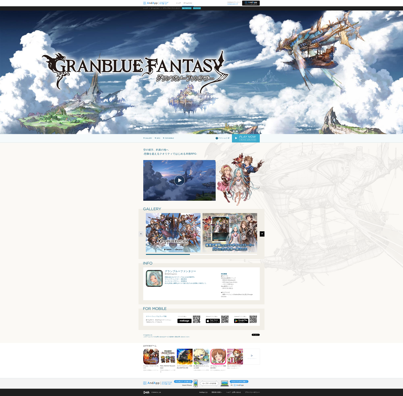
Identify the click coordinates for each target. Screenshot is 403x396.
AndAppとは (203, 392)
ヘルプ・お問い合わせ (233, 392)
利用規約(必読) (231, 4)
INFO (158, 138)
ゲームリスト (188, 3)
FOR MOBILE (169, 138)
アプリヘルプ (222, 138)
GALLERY (148, 138)
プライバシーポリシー (252, 392)
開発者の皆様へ (217, 392)
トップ (178, 3)
